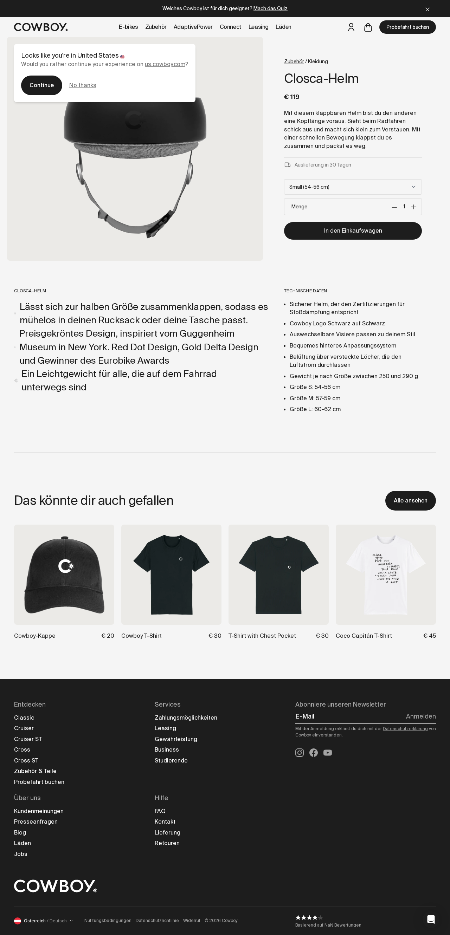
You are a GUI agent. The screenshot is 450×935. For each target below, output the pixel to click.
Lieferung (167, 832)
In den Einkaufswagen (353, 230)
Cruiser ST (28, 739)
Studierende (171, 760)
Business (167, 749)
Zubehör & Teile (35, 771)
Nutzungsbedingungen (107, 920)
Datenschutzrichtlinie (157, 920)
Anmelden (421, 716)
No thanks (82, 85)
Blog (20, 832)
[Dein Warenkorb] (368, 27)
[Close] (427, 8)
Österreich (45, 921)
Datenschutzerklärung (405, 729)
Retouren (167, 843)
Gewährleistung (176, 739)
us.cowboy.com (165, 64)
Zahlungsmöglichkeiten (186, 717)
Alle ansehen (411, 500)
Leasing (165, 728)
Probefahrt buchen (407, 27)
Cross (22, 749)
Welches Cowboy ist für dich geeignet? (225, 8)
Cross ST (26, 760)
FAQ (160, 811)
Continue (42, 85)
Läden (22, 843)
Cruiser (24, 728)
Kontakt (165, 821)
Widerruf (191, 920)
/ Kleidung (306, 61)
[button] (431, 919)
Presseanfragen (36, 821)
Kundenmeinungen (39, 811)
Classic (24, 717)
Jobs (20, 854)
